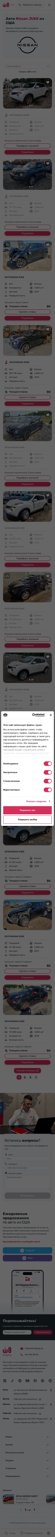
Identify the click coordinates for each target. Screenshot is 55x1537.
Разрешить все (27, 810)
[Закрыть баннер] (51, 715)
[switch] (48, 772)
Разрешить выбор (27, 819)
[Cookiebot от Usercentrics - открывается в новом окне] (33, 715)
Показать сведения (36, 801)
